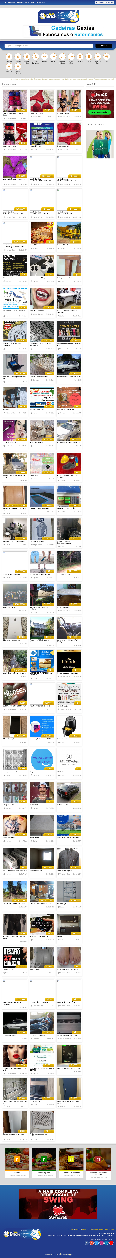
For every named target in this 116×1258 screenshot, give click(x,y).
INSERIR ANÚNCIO (105, 2)
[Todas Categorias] (17, 66)
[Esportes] (17, 56)
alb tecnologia (65, 1254)
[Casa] (106, 56)
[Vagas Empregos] (35, 56)
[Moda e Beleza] (26, 56)
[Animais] (44, 56)
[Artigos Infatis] (71, 56)
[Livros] (88, 56)
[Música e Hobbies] (62, 56)
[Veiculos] (9, 66)
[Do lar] (53, 56)
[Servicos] (9, 56)
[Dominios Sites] (97, 56)
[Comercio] (80, 56)
